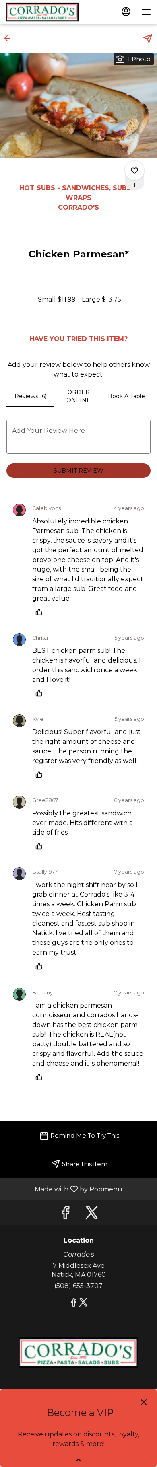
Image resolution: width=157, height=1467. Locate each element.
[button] (9, 38)
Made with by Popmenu (64, 1188)
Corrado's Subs (78, 1353)
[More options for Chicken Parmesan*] (134, 170)
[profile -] (126, 11)
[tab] (30, 396)
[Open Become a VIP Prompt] (78, 1460)
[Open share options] (147, 39)
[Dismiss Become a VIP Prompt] (143, 1402)
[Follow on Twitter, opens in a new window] (92, 1214)
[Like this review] (41, 612)
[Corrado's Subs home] (42, 12)
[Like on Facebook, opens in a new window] (65, 1214)
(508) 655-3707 (78, 1286)
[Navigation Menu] (146, 12)
